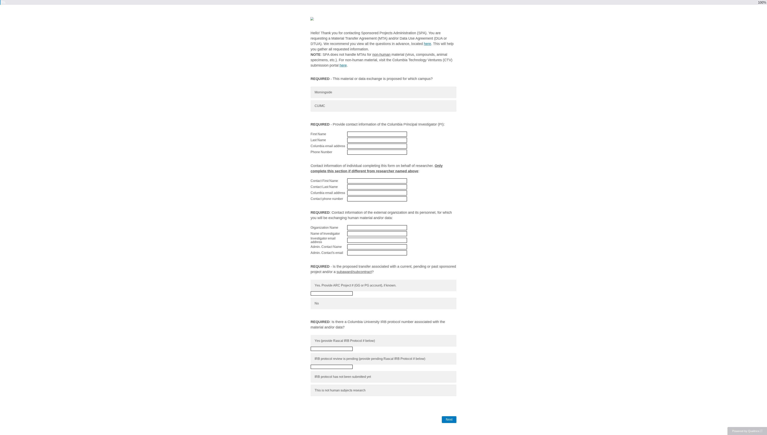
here (427, 44)
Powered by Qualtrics (745, 431)
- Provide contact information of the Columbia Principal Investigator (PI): (378, 124)
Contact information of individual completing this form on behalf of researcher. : (377, 168)
